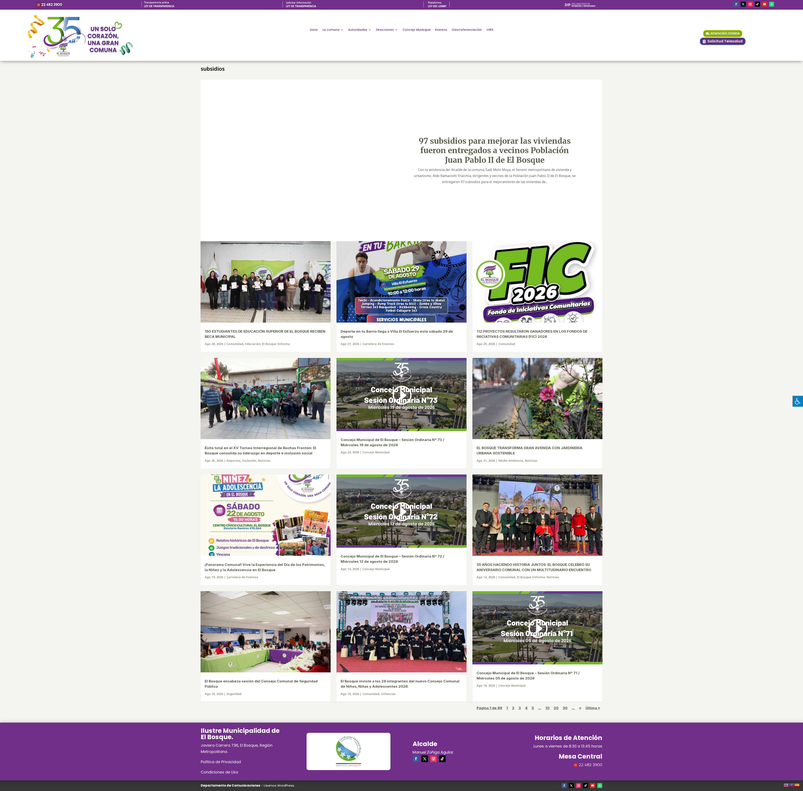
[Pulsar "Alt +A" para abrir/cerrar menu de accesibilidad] (797, 401)
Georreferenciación (467, 30)
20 (556, 708)
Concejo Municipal (417, 30)
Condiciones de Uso (219, 772)
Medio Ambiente (510, 461)
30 (565, 708)
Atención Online (725, 33)
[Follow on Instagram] (750, 4)
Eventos (441, 30)
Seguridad (234, 694)
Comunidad (234, 344)
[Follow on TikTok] (757, 4)
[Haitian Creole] (791, 784)
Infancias (388, 694)
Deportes (233, 461)
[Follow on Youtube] (764, 4)
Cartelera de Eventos (378, 344)
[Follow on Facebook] (736, 4)
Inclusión (249, 461)
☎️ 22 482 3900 (49, 4)
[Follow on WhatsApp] (771, 4)
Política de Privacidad (221, 761)
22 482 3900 (590, 765)
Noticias (264, 461)
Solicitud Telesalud (725, 41)
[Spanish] (797, 784)
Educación (252, 344)
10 (547, 708)
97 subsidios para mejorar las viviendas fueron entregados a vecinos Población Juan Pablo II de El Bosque (495, 150)
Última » (593, 708)
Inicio (314, 30)
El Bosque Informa (276, 344)
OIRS (489, 30)
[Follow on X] (743, 4)
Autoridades (357, 30)
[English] (786, 784)
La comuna (330, 30)
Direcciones (385, 30)
